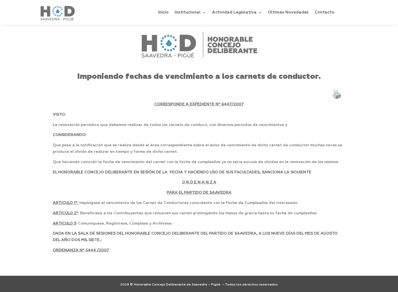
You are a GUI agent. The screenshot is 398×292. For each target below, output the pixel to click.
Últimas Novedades (288, 12)
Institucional (188, 12)
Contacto (324, 12)
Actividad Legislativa (234, 12)
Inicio (163, 12)
